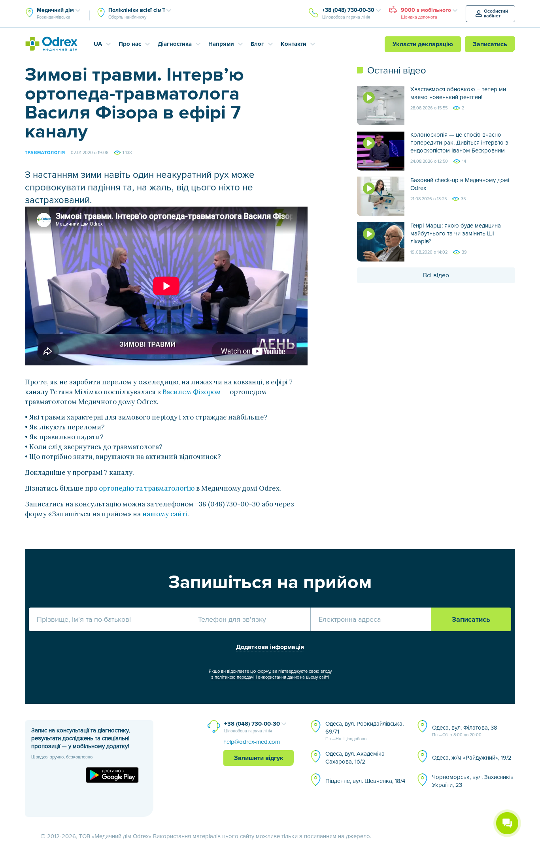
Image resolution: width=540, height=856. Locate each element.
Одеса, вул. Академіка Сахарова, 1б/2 (355, 757)
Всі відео (436, 275)
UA (98, 43)
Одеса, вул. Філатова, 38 (464, 730)
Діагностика (175, 43)
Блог (257, 43)
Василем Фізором (191, 392)
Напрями (221, 43)
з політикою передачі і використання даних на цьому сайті (270, 677)
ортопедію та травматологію (146, 488)
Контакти (293, 43)
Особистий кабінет (496, 13)
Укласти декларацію (423, 44)
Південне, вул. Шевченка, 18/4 (365, 781)
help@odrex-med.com (251, 741)
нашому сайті (164, 514)
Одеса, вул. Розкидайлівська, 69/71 (364, 730)
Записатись (490, 44)
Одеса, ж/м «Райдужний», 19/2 (472, 757)
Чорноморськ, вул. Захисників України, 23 (473, 780)
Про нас (130, 43)
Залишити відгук (258, 758)
